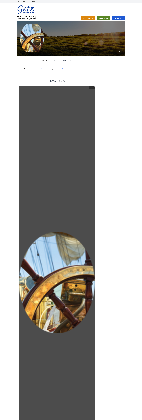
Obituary (45, 60)
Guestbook (67, 60)
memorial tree (40, 69)
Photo (56, 60)
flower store (66, 69)
